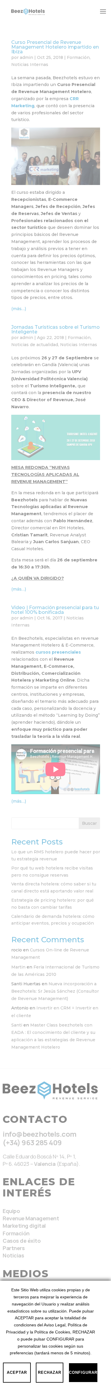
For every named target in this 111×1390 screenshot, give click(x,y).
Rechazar (49, 1372)
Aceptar (17, 1372)
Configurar (83, 1372)
